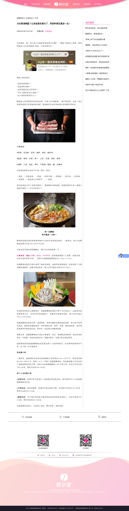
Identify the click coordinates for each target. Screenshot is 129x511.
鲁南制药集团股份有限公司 (35, 508)
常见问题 (28, 417)
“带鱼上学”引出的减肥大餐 (95, 39)
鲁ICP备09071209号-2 (53, 508)
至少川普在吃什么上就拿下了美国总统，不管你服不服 (105, 90)
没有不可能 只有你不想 (94, 85)
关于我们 (97, 4)
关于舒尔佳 (35, 4)
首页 (25, 4)
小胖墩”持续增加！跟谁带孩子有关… (99, 73)
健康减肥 (47, 4)
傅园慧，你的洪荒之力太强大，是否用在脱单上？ (104, 45)
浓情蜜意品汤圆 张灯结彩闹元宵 (97, 56)
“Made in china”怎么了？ (94, 51)
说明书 (103, 417)
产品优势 (66, 417)
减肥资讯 (76, 4)
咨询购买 (87, 4)
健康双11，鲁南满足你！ (94, 34)
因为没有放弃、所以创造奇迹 (96, 28)
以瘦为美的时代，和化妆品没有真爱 (98, 62)
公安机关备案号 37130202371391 (66, 508)
